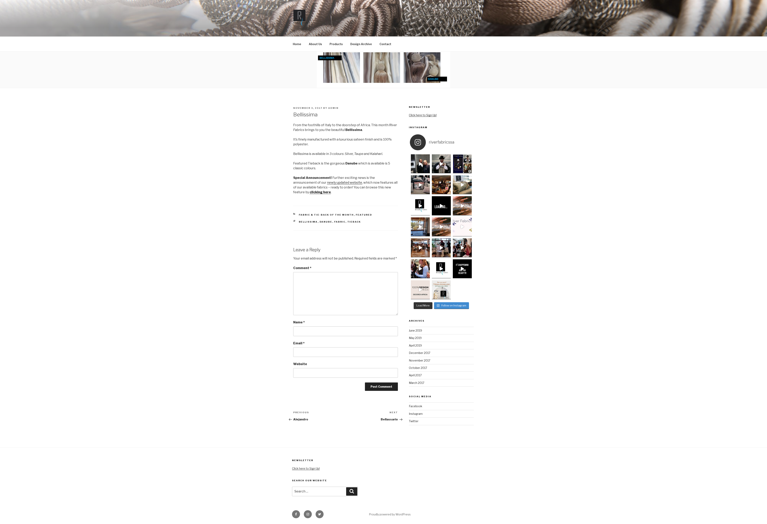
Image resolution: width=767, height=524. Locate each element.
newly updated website (344, 182)
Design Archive (361, 44)
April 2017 (415, 375)
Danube (326, 221)
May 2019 (415, 338)
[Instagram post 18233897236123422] (462, 268)
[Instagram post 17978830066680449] (420, 184)
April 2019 (415, 345)
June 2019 (415, 330)
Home (297, 44)
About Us (315, 44)
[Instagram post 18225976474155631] (441, 226)
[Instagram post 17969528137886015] (462, 205)
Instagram (416, 413)
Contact (385, 44)
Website (300, 364)
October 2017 (418, 367)
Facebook (415, 406)
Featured (364, 214)
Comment (302, 268)
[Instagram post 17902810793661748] (420, 247)
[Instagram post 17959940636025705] (441, 268)
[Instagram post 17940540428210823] (420, 268)
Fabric (340, 221)
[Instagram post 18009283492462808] (420, 289)
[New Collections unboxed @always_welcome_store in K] (441, 289)
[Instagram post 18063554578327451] (462, 184)
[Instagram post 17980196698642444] (441, 247)
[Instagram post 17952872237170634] (441, 163)
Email (299, 343)
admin (333, 108)
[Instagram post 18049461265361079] (420, 205)
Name (299, 322)
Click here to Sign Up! (423, 115)
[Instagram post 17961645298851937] (462, 247)
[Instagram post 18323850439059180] (441, 205)
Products (336, 44)
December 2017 (419, 353)
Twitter (413, 421)
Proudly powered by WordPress (390, 514)
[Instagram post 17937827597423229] (462, 226)
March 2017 (416, 382)
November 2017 (419, 360)
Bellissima (308, 221)
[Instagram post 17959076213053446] (420, 226)
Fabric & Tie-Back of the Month (326, 214)
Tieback (354, 221)
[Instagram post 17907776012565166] (420, 163)
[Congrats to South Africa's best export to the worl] (462, 163)
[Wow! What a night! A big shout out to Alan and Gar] (441, 184)
